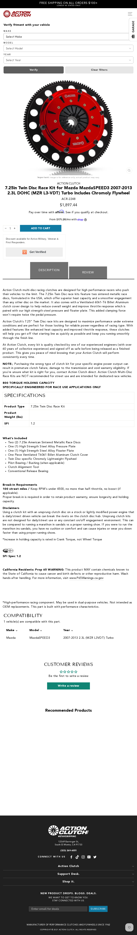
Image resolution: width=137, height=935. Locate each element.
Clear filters (99, 70)
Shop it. (68, 881)
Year (7, 54)
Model (9, 43)
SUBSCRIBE (98, 909)
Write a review (68, 686)
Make (8, 31)
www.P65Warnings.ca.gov (86, 578)
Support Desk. (68, 874)
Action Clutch (68, 183)
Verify (34, 70)
